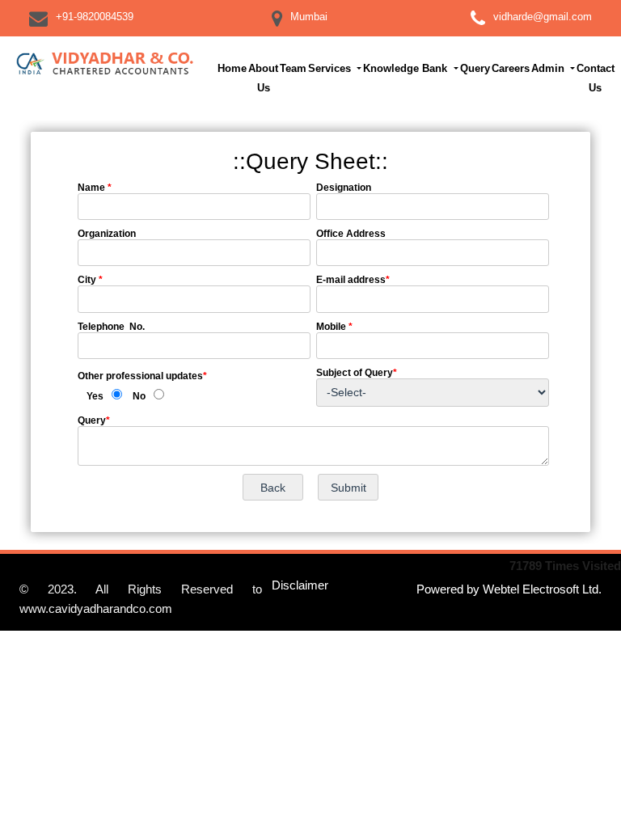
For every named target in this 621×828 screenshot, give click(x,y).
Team (293, 68)
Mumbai (308, 17)
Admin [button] (549, 68)
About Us (263, 78)
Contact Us (596, 78)
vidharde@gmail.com (542, 17)
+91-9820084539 (94, 17)
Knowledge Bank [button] (406, 68)
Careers (511, 68)
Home (232, 68)
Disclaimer (300, 585)
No (139, 396)
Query (475, 68)
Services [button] (331, 68)
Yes (95, 396)
